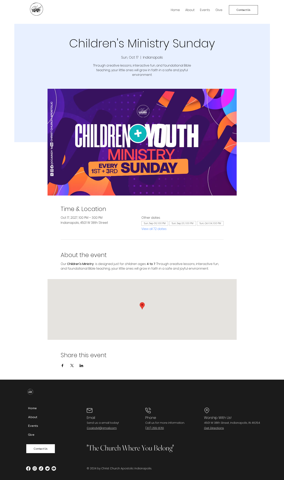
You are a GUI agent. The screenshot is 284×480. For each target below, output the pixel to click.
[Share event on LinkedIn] (81, 365)
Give (31, 434)
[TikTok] (41, 468)
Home (32, 408)
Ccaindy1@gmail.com (102, 428)
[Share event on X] (72, 365)
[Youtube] (54, 468)
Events (33, 426)
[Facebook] (28, 468)
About (32, 417)
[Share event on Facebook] (62, 365)
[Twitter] (47, 468)
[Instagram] (34, 468)
